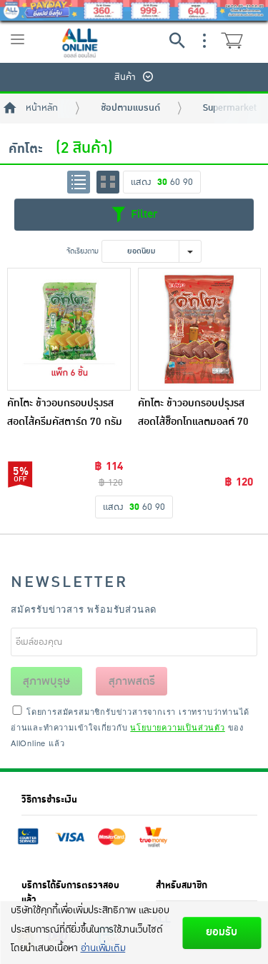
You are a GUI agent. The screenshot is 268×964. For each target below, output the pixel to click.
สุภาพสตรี (132, 681)
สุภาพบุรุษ (46, 681)
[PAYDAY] (134, 10)
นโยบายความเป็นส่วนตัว (177, 727)
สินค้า (125, 77)
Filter (142, 213)
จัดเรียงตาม (82, 251)
